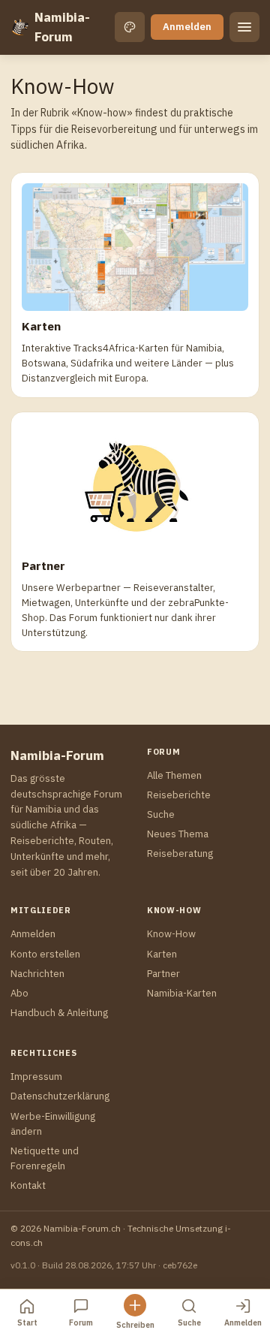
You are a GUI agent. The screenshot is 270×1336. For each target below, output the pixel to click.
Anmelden (187, 26)
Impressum (36, 1076)
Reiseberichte (179, 795)
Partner (163, 973)
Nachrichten (37, 973)
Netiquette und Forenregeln (44, 1158)
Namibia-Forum (62, 27)
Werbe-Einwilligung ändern (52, 1124)
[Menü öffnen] (245, 27)
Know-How (171, 933)
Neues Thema (177, 834)
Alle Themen (174, 775)
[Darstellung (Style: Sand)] (130, 27)
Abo (19, 993)
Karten (162, 954)
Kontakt (28, 1185)
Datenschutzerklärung (60, 1096)
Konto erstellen (45, 954)
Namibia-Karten (182, 993)
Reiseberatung (180, 853)
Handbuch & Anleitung (59, 1012)
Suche (161, 814)
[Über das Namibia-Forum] (19, 27)
